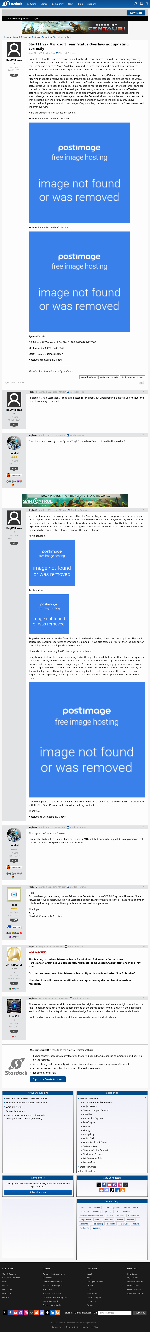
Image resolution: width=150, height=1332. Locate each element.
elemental (111, 1224)
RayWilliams (14, 60)
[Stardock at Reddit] (101, 1190)
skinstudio (108, 1220)
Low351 (14, 1016)
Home (6, 37)
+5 (14, 983)
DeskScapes (7, 1289)
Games (44, 3)
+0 (14, 75)
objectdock (84, 1211)
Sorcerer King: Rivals (51, 1305)
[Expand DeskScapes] (81, 1122)
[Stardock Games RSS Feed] (122, 1190)
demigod (130, 1220)
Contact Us (91, 1301)
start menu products (109, 377)
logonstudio (124, 1224)
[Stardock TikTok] (112, 1190)
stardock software (88, 377)
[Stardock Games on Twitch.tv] (114, 1184)
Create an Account (135, 1281)
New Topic (136, 12)
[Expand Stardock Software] (78, 1098)
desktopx (120, 1215)
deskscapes (128, 1211)
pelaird (14, 453)
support (96, 1228)
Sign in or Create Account (48, 1079)
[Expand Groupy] (81, 1130)
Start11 (5, 1281)
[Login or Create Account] (135, 3)
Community (57, 3)
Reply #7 (33, 998)
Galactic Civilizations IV (53, 1281)
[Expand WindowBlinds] (81, 1162)
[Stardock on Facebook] (104, 1184)
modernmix (84, 1228)
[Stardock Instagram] (120, 1184)
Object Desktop (9, 1274)
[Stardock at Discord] (106, 1190)
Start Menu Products (41, 37)
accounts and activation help (91, 1215)
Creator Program (94, 1297)
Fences (5, 1285)
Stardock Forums (67, 53)
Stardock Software (21, 37)
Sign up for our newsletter (80, 1312)
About (89, 1274)
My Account (132, 1277)
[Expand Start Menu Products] (81, 1154)
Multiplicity (7, 1293)
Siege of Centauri (50, 1301)
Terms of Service (73, 1327)
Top (144, 392)
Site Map (94, 1327)
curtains (135, 1224)
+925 (14, 468)
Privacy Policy (57, 1327)
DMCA (85, 1327)
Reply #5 (33, 886)
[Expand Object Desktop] (81, 1106)
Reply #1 (33, 391)
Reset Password (134, 1289)
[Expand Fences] (81, 1126)
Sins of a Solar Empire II (53, 1285)
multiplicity (97, 1211)
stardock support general (132, 377)
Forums (90, 1305)
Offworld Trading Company (55, 1297)
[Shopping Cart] (141, 3)
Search (26, 18)
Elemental (47, 1277)
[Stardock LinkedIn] (117, 1190)
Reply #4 (33, 827)
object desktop (97, 1224)
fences (82, 1207)
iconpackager (85, 1220)
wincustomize (133, 1215)
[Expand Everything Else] (78, 1171)
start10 (110, 1215)
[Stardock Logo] (11, 3)
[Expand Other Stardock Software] (81, 1142)
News (71, 3)
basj (14, 905)
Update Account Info (136, 1293)
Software (31, 3)
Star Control (48, 1289)
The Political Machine (52, 1293)
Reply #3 (33, 510)
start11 (98, 1220)
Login (35, 18)
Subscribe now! (37, 1192)
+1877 (14, 920)
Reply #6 (33, 946)
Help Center (132, 1274)
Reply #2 (33, 435)
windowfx (84, 1224)
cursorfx (119, 1220)
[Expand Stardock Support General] (81, 1110)
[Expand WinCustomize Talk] (81, 1158)
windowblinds (94, 1207)
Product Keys (133, 1285)
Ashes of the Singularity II (54, 1274)
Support (91, 3)
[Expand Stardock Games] (78, 1167)
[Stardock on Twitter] (99, 1184)
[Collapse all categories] (145, 1097)
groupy (108, 1211)
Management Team (95, 1281)
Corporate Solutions (11, 1277)
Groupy (5, 1297)
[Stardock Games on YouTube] (109, 1184)
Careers (90, 1285)
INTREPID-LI (14, 964)
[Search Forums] (147, 3)
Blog (80, 3)
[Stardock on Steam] (125, 1184)
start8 (117, 1211)
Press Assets (92, 1293)
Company (92, 1268)
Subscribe (139, 1312)
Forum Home (14, 18)
